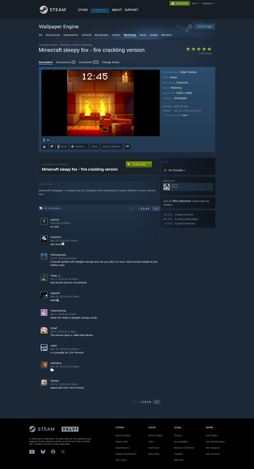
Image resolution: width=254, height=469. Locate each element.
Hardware (153, 447)
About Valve (155, 435)
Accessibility (181, 441)
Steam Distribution (125, 453)
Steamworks (122, 447)
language (206, 3)
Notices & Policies (184, 447)
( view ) (184, 115)
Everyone (182, 82)
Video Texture (188, 72)
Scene (173, 77)
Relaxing (176, 87)
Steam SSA (121, 441)
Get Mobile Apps (215, 441)
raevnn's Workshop (82, 44)
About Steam (122, 435)
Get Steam (212, 435)
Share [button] (94, 146)
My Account (213, 453)
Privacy (178, 435)
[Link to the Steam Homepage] (53, 12)
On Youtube (175, 170)
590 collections (181, 201)
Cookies (178, 453)
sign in (195, 3)
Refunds (178, 459)
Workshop (65, 44)
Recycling (153, 453)
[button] (46, 140)
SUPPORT (131, 10)
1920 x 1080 (184, 92)
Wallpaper (180, 98)
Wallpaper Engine (48, 44)
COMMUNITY (100, 10)
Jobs (151, 441)
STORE (83, 10)
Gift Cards (121, 459)
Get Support (213, 447)
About (117, 10)
